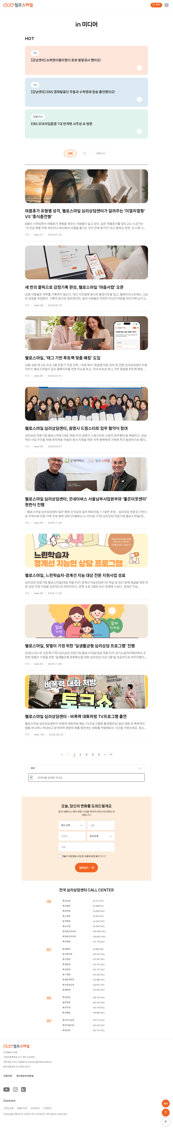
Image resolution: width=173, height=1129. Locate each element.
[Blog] (23, 1089)
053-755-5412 (99, 1020)
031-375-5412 (99, 964)
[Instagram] (15, 1089)
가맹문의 (47, 1108)
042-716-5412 (99, 997)
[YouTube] (6, 1089)
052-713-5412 (99, 1030)
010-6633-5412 (99, 937)
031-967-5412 (99, 959)
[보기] (103, 856)
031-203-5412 (99, 975)
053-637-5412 (99, 1025)
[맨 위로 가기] (166, 1122)
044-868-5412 (99, 1013)
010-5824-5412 (99, 931)
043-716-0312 (99, 1007)
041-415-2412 (99, 1002)
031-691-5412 (99, 990)
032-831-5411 (99, 985)
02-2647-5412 (99, 921)
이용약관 (7, 1075)
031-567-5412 (99, 954)
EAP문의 (35, 1108)
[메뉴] (167, 5)
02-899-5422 (98, 949)
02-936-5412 (98, 916)
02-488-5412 (98, 906)
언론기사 (100, 153)
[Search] (32, 777)
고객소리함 (8, 1108)
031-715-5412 (99, 969)
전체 (70, 153)
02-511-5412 (98, 901)
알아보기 (84, 868)
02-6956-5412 (99, 911)
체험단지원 (22, 1108)
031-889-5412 (99, 980)
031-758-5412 (99, 942)
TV (84, 153)
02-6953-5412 (99, 926)
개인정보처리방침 (25, 1075)
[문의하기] (166, 1112)
